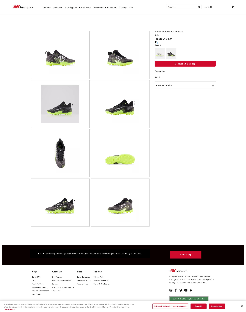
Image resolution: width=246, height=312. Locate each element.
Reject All (198, 306)
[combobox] (180, 7)
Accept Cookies (216, 306)
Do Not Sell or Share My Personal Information (189, 299)
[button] (208, 7)
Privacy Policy (9, 309)
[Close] (242, 306)
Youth (169, 31)
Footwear (159, 31)
